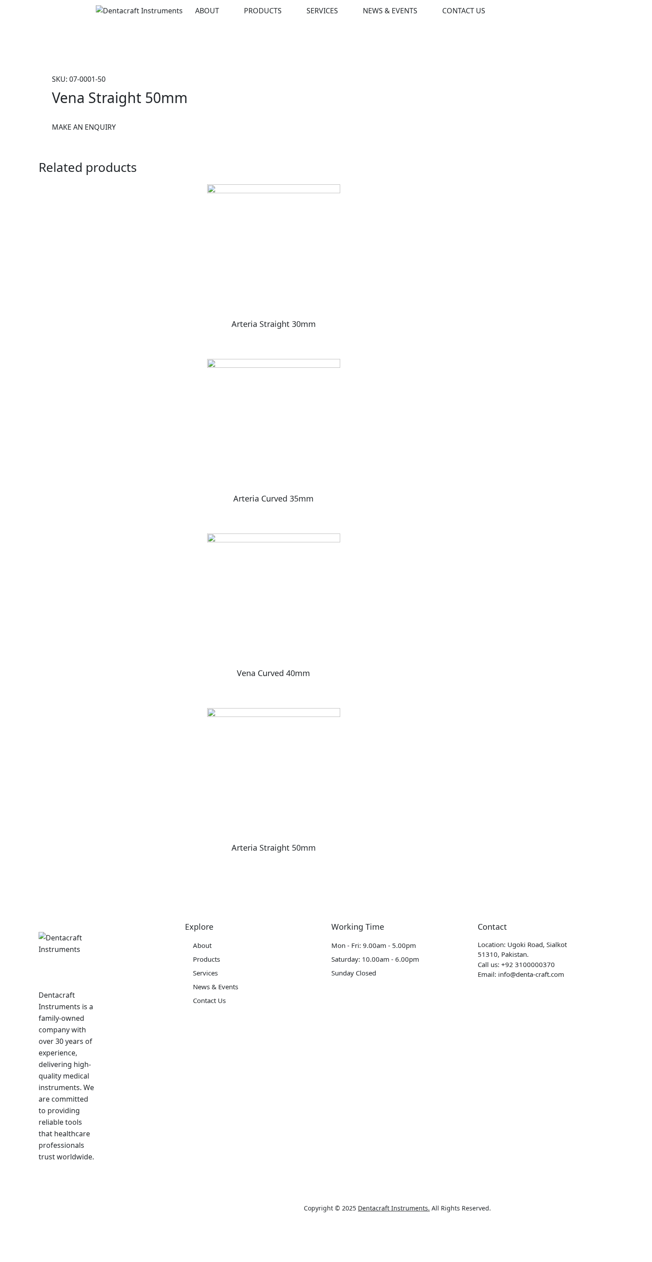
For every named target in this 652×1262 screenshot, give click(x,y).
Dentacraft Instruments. (394, 1208)
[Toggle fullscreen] (92, 1240)
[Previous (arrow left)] (17, 1255)
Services (322, 11)
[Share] (55, 1240)
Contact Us (463, 11)
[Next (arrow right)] (55, 1255)
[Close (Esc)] (17, 1240)
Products (263, 11)
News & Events (390, 11)
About (207, 11)
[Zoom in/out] (129, 1240)
